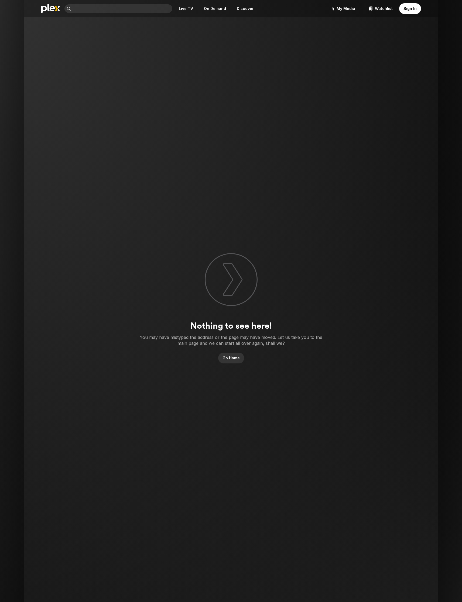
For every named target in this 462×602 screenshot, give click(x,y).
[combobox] (122, 8)
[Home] (50, 8)
